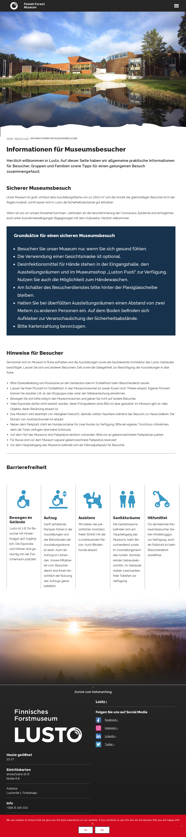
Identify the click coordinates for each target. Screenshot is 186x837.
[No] (181, 826)
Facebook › (111, 719)
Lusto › (101, 701)
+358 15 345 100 (17, 807)
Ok (85, 829)
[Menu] (176, 5)
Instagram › (111, 728)
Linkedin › (110, 736)
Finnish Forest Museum (34, 5)
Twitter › (109, 744)
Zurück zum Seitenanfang (93, 692)
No (102, 829)
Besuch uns (22, 138)
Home (10, 138)
